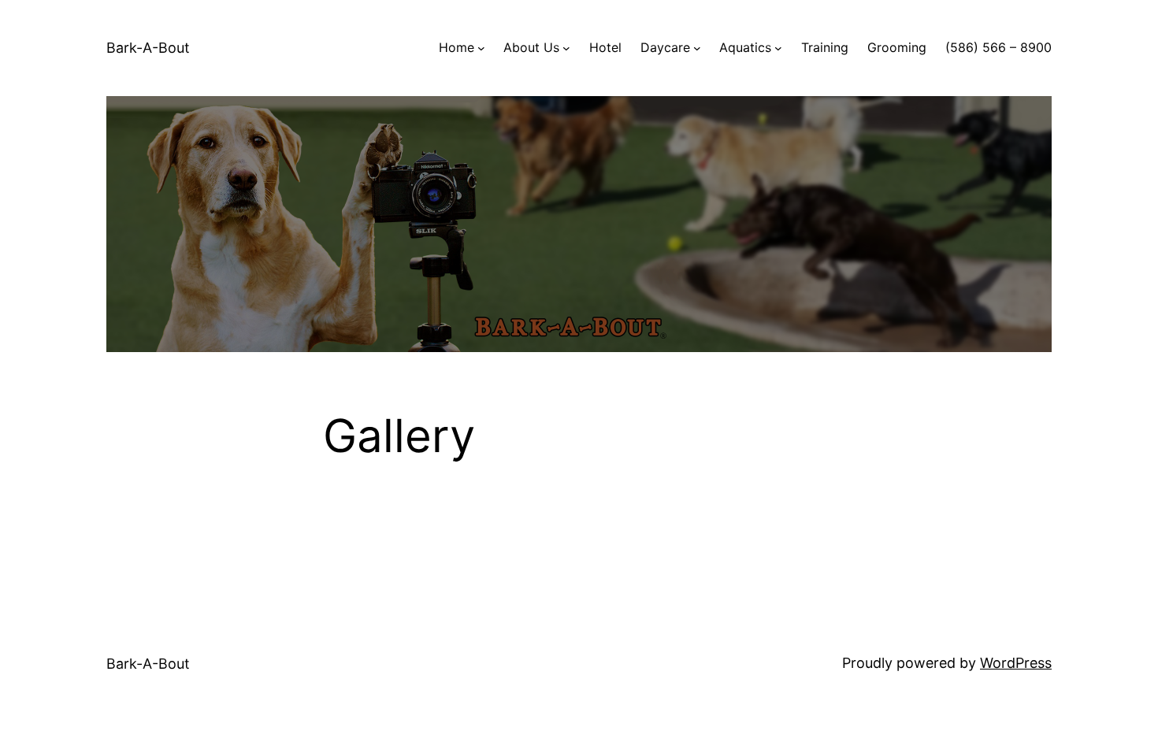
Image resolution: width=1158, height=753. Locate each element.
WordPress (1016, 663)
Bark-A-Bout (148, 47)
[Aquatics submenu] (778, 48)
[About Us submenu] (566, 48)
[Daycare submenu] (697, 48)
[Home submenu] (481, 48)
